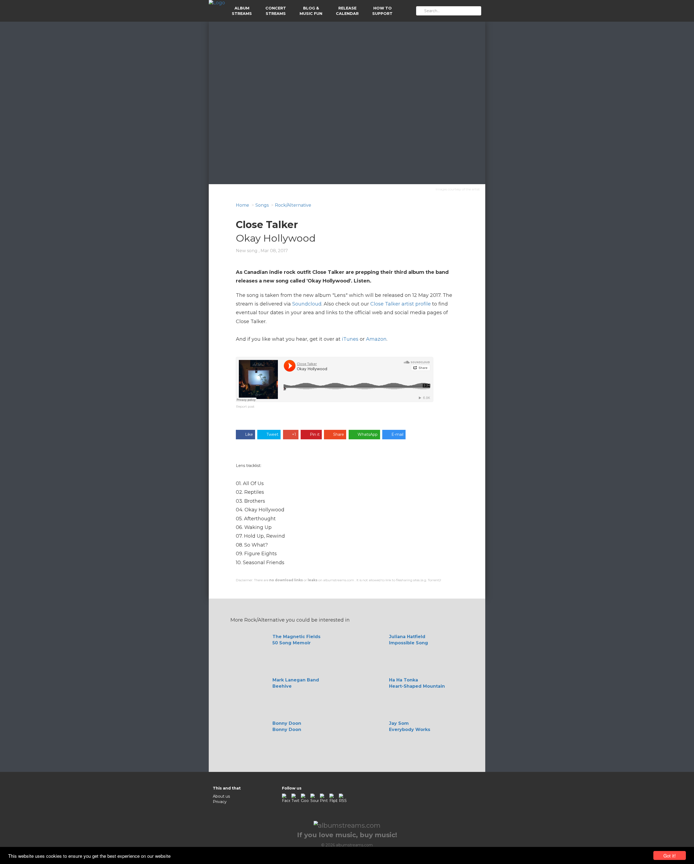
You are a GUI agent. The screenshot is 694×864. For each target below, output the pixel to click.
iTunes (350, 339)
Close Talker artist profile (400, 304)
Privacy (220, 801)
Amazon (376, 339)
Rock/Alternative (293, 205)
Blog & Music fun (311, 11)
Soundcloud (307, 304)
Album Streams (242, 11)
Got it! (669, 855)
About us (221, 796)
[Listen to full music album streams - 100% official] (217, 11)
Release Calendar (347, 11)
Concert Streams (275, 11)
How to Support (382, 11)
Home (242, 205)
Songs (262, 205)
